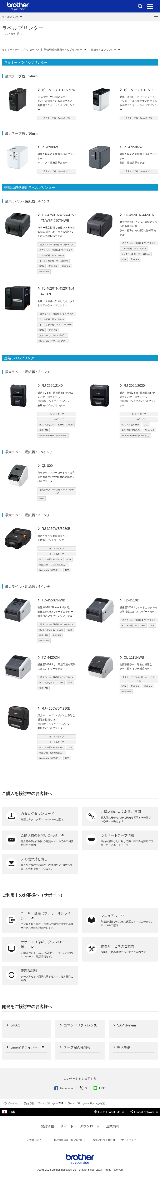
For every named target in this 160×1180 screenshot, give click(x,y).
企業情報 (112, 1126)
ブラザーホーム (11, 1103)
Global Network (144, 1112)
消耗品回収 (29, 970)
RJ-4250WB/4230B (55, 708)
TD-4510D (131, 600)
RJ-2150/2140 (52, 385)
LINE (102, 1088)
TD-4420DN (50, 657)
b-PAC (15, 1025)
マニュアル (109, 915)
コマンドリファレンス (80, 1025)
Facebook (66, 1088)
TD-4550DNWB (53, 600)
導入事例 (123, 1047)
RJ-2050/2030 (134, 385)
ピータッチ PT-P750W (58, 90)
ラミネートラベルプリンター (18, 49)
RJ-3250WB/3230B (55, 529)
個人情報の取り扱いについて (70, 1139)
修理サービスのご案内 (117, 946)
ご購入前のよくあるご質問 (121, 811)
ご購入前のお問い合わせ (39, 835)
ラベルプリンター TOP (51, 1103)
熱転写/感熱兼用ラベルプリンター (63, 49)
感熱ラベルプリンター (103, 49)
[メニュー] (150, 6)
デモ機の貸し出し (34, 859)
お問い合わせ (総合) (103, 1139)
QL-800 (47, 465)
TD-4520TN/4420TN (138, 215)
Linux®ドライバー (24, 1047)
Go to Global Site (109, 1112)
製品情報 (29, 1103)
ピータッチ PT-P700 (138, 90)
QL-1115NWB (133, 657)
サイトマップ (128, 1139)
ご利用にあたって (37, 1139)
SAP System (126, 1025)
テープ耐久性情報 (76, 1047)
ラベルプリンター (12, 16)
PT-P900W (49, 147)
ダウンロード (90, 1126)
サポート (67, 1126)
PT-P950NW (132, 147)
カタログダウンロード (37, 813)
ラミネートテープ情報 (117, 835)
